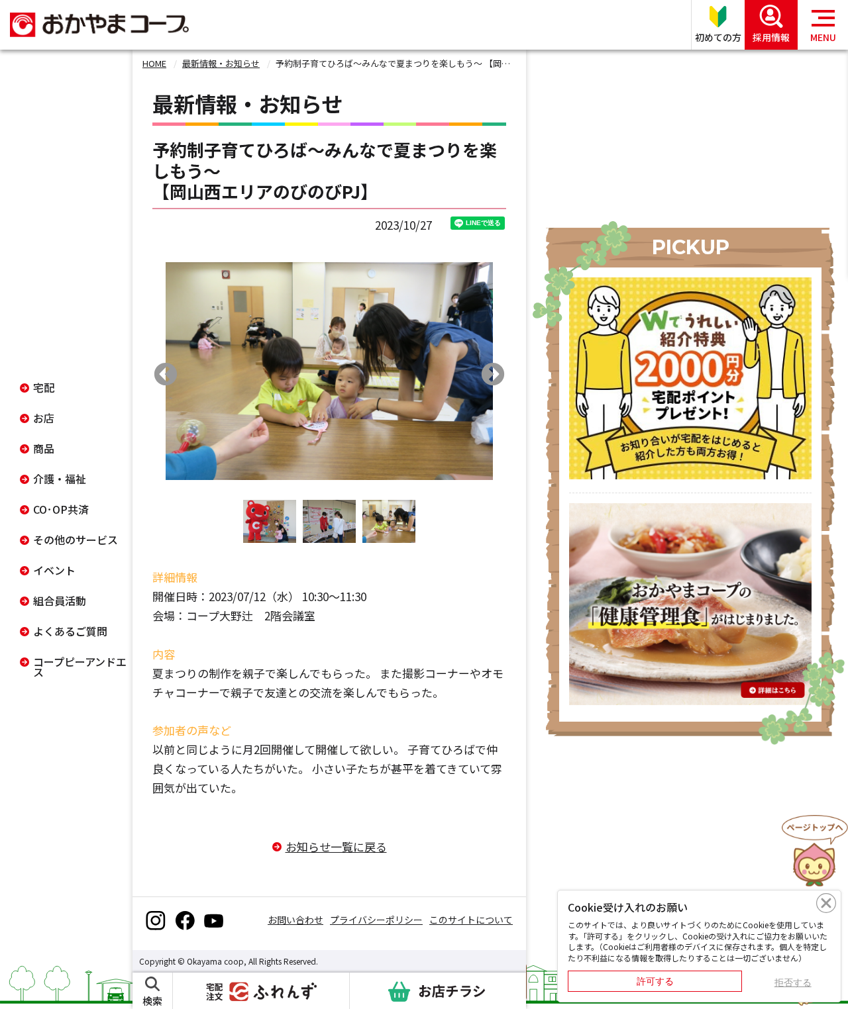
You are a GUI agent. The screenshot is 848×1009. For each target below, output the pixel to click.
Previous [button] (165, 375)
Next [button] (493, 375)
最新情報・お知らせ (221, 63)
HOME (154, 63)
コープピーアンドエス (80, 666)
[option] (329, 371)
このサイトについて (471, 919)
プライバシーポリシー (376, 919)
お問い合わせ (295, 919)
